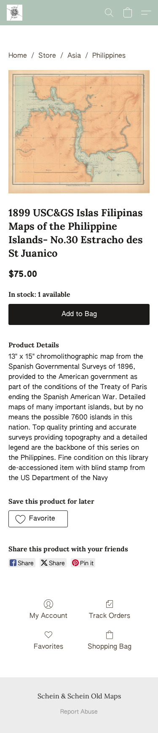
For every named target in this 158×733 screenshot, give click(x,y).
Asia (74, 56)
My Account (48, 616)
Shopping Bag (109, 647)
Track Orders (109, 616)
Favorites (48, 647)
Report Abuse (79, 712)
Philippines (109, 56)
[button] (15, 12)
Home (17, 56)
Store (47, 56)
